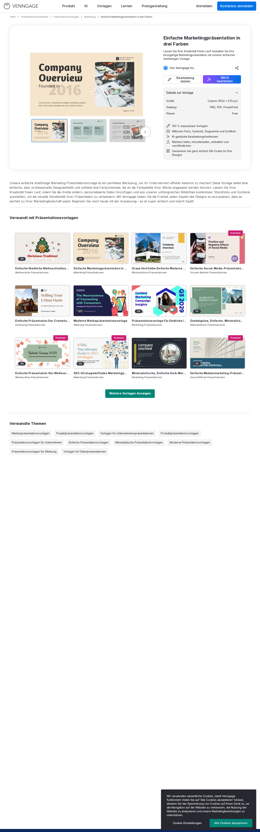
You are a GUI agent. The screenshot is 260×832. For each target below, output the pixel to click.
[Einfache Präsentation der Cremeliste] (42, 300)
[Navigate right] (145, 132)
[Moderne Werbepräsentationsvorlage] (101, 300)
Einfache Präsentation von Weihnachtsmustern (42, 373)
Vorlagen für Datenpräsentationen (84, 451)
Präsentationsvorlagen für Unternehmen (37, 442)
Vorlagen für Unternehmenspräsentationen (127, 433)
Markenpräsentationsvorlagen (30, 433)
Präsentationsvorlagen (66, 16)
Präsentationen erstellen (34, 16)
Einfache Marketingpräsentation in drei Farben (101, 268)
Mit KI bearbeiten (225, 79)
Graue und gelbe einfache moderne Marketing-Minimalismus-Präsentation (159, 268)
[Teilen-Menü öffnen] (237, 68)
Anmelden (204, 6)
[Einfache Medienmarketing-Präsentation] (217, 353)
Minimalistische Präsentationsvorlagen (139, 442)
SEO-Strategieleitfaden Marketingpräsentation (101, 373)
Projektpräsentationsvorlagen (74, 433)
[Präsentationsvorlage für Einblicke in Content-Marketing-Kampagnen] (159, 300)
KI (86, 6)
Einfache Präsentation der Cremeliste (42, 320)
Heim (13, 16)
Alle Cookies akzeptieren (231, 823)
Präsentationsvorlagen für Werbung (34, 451)
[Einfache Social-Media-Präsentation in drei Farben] (217, 248)
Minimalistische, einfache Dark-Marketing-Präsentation (159, 373)
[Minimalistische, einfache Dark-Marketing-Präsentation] (159, 353)
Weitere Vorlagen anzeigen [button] (130, 393)
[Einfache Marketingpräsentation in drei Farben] (101, 248)
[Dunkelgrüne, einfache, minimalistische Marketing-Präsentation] (217, 300)
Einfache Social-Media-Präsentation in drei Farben (217, 268)
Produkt (68, 6)
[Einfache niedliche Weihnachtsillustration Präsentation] (42, 248)
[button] (182, 79)
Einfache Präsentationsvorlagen (88, 442)
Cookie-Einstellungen (187, 823)
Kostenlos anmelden (236, 6)
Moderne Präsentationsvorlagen (190, 442)
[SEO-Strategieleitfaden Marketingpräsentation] (101, 353)
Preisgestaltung (154, 6)
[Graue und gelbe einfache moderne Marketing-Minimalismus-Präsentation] (159, 248)
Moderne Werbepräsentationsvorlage (101, 320)
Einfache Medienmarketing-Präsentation (217, 373)
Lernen (126, 6)
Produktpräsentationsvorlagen (180, 433)
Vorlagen (104, 6)
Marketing (90, 16)
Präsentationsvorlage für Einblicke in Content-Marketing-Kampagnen (159, 320)
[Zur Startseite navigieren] (21, 6)
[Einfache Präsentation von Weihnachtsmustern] (42, 353)
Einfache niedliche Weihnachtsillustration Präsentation (42, 268)
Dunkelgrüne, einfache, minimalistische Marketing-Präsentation (217, 320)
